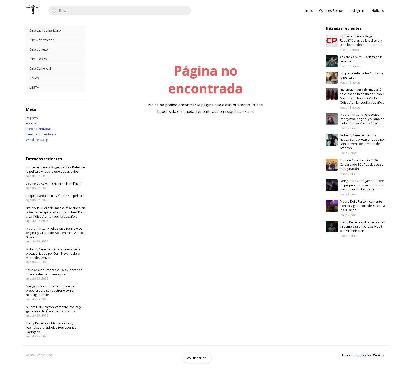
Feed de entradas (39, 129)
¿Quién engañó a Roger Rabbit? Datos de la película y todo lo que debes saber (55, 169)
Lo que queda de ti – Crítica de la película (55, 196)
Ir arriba (200, 358)
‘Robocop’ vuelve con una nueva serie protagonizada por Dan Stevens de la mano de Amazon (53, 253)
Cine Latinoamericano (45, 30)
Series (34, 78)
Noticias (377, 10)
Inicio (309, 10)
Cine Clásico (38, 59)
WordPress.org (37, 140)
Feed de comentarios (41, 134)
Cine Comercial (40, 68)
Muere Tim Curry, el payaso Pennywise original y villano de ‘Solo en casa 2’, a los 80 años (55, 232)
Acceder (32, 123)
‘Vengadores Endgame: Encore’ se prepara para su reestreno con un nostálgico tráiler (50, 290)
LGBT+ (34, 87)
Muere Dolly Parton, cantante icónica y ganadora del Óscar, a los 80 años (53, 309)
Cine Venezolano (41, 40)
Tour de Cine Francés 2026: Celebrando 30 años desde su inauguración (54, 272)
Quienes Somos (331, 10)
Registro (32, 118)
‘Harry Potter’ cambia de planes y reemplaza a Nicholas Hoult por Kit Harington (51, 327)
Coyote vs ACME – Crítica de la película (53, 183)
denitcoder (358, 355)
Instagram (357, 10)
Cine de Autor (39, 49)
